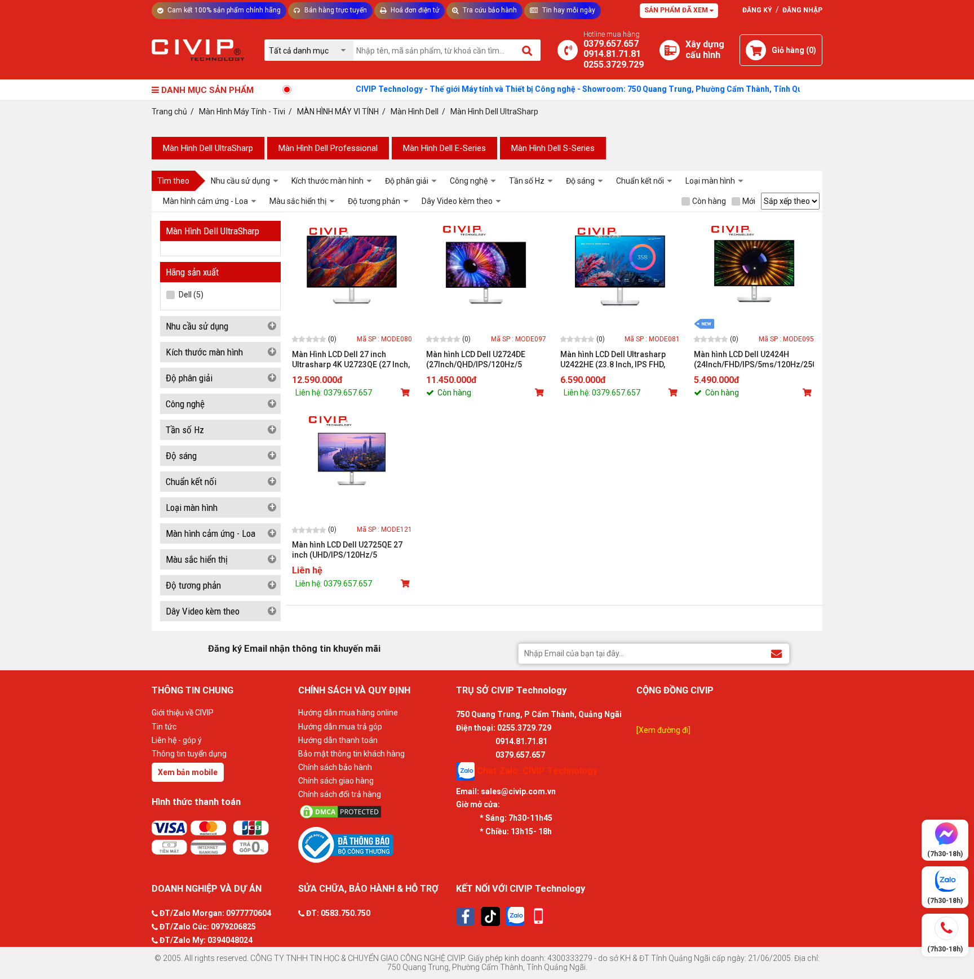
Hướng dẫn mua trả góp (340, 726)
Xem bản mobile (188, 772)
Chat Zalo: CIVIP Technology (536, 770)
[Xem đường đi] (663, 730)
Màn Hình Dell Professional (328, 148)
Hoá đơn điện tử (414, 10)
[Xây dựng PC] (669, 50)
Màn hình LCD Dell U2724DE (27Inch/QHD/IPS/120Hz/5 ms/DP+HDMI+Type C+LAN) (475, 360)
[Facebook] (465, 916)
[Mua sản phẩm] (406, 392)
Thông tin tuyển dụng (189, 753)
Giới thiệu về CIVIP (183, 712)
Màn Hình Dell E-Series (444, 148)
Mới (748, 201)
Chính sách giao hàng (336, 780)
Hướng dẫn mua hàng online (348, 712)
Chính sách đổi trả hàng (339, 794)
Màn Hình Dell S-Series (553, 148)
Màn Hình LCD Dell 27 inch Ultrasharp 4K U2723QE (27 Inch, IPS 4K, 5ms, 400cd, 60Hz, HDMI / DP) (351, 360)
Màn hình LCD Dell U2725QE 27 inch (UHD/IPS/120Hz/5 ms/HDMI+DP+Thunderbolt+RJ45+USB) (352, 550)
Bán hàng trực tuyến (335, 10)
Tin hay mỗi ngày (568, 10)
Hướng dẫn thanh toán (338, 740)
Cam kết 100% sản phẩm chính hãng (223, 10)
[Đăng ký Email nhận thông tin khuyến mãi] (776, 653)
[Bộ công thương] (374, 844)
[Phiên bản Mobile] (538, 916)
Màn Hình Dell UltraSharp (208, 148)
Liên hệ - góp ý (177, 740)
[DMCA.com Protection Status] (374, 811)
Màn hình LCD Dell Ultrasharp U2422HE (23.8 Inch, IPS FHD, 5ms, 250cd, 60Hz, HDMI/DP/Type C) (613, 360)
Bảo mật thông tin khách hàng (351, 753)
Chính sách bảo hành (335, 767)
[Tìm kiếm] (528, 50)
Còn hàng (709, 201)
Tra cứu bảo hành (489, 10)
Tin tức (164, 726)
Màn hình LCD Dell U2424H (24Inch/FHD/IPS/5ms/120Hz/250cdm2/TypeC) (754, 359)
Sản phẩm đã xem (677, 10)
